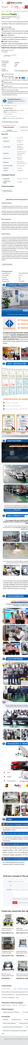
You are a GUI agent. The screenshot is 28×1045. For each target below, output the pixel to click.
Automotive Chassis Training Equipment (11, 994)
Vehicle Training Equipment (9, 1023)
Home (3, 11)
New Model (5, 1019)
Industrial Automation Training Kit (11, 1012)
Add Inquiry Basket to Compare (10, 122)
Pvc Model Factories (16, 1019)
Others (17, 997)
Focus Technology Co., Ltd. (19, 1039)
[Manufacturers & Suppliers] (14, 2)
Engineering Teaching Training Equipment (13, 1027)
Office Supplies (9, 11)
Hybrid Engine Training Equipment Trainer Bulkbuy (15, 1030)
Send (15, 902)
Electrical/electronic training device (9, 992)
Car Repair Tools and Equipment (9, 997)
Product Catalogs (23, 988)
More (3, 1033)
